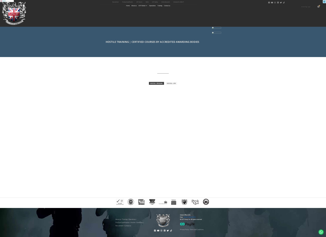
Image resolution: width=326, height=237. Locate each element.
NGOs (147, 2)
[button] (143, 5)
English (4, 1)
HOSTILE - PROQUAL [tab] (156, 83)
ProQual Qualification (127, 2)
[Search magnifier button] (324, 1)
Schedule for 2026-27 (178, 2)
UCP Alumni (139, 2)
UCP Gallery (155, 2)
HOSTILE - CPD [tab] (171, 83)
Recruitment (115, 2)
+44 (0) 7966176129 (189, 217)
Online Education (165, 2)
